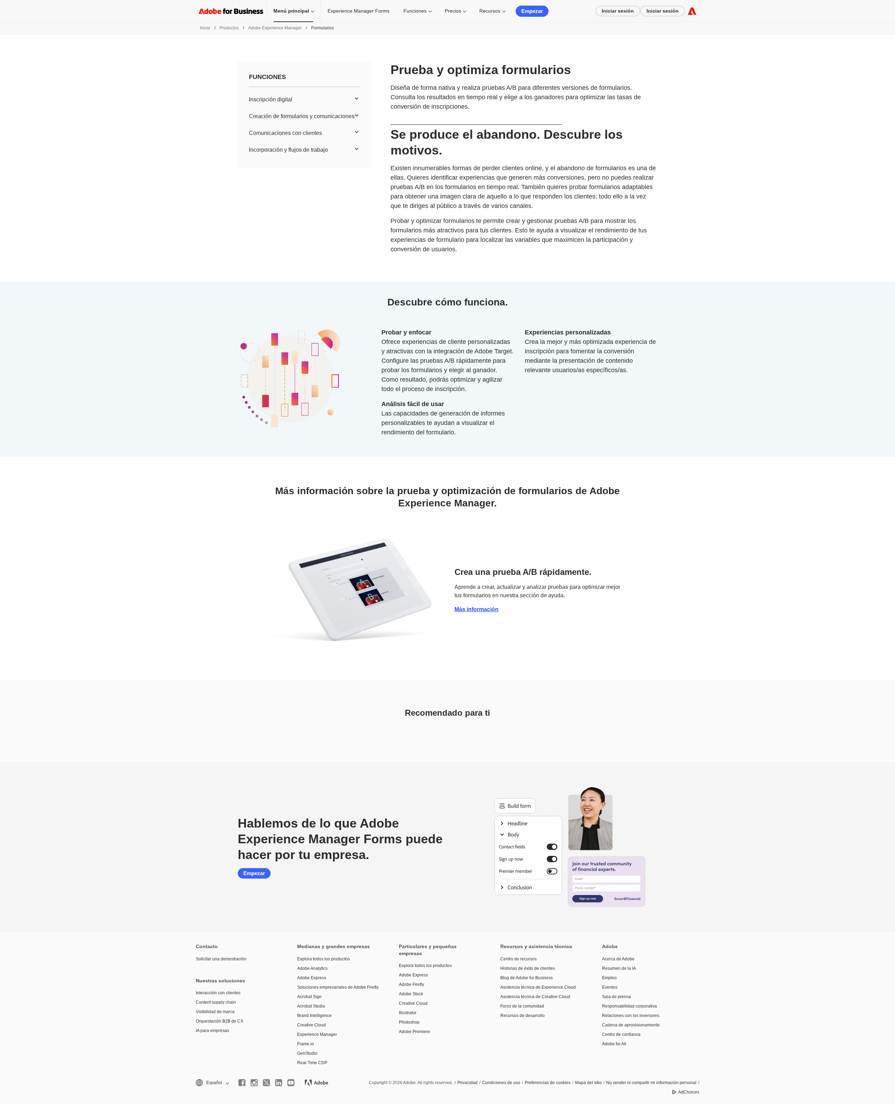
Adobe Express (311, 977)
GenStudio (307, 1053)
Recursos (489, 11)
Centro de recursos (518, 959)
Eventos (609, 987)
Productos (229, 28)
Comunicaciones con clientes (285, 133)
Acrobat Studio (311, 1006)
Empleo (609, 977)
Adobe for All (614, 1043)
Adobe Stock (411, 993)
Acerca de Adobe (618, 959)
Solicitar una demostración (221, 959)
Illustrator (407, 1012)
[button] (212, 1083)
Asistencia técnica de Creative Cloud (535, 996)
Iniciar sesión (618, 11)
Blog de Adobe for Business (526, 977)
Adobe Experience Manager (275, 28)
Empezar (532, 11)
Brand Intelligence (314, 1015)
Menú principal (291, 11)
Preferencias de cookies (548, 1082)
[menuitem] (304, 99)
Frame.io (305, 1043)
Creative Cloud (311, 1025)
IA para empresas (212, 1030)
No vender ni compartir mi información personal (651, 1082)
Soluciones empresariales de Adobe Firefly (337, 987)
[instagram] (254, 1082)
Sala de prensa (616, 996)
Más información (476, 609)
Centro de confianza (621, 1034)
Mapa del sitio (588, 1082)
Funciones (415, 11)
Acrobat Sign (309, 996)
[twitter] (266, 1082)
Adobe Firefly (411, 984)
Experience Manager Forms (358, 11)
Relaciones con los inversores (630, 1015)
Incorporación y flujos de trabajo (288, 150)
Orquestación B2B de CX (219, 1021)
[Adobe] (692, 11)
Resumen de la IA (619, 968)
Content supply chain (216, 1002)
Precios (453, 11)
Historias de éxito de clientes (527, 968)
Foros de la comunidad (522, 1006)
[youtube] (290, 1082)
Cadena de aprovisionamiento (631, 1025)
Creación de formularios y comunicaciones (302, 116)
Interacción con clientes (218, 992)
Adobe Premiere (414, 1031)
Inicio (205, 28)
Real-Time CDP (312, 1062)
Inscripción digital (270, 99)
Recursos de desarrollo (522, 1015)
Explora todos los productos (323, 959)
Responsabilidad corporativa (629, 1006)
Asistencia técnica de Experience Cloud (538, 987)
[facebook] (241, 1082)
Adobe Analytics (312, 968)
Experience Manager (317, 1034)
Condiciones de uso (501, 1082)
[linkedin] (278, 1082)
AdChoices (688, 1092)
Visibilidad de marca (215, 1011)
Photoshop (409, 1022)
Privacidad (467, 1082)
